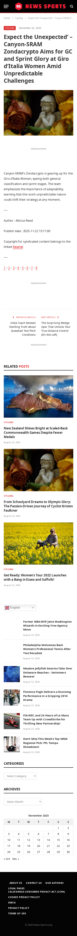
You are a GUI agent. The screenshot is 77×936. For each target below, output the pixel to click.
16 (68, 840)
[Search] (71, 6)
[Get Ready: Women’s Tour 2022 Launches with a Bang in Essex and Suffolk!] (38, 543)
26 (28, 852)
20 (38, 846)
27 (38, 852)
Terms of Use (17, 913)
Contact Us (34, 883)
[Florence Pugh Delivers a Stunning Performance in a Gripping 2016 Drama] (12, 697)
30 (68, 852)
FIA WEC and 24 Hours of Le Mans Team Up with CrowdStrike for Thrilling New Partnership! (46, 719)
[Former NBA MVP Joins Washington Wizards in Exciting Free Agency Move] (12, 627)
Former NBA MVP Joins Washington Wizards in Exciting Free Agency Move (47, 625)
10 (8, 840)
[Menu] (6, 6)
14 (48, 840)
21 (48, 846)
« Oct (7, 859)
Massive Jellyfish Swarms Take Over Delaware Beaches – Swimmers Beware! (47, 672)
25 (18, 852)
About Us (16, 883)
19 (28, 846)
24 (8, 852)
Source (18, 247)
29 (58, 852)
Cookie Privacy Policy (24, 897)
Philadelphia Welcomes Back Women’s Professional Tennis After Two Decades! (47, 649)
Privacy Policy (18, 908)
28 (48, 852)
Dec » (15, 859)
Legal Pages (16, 888)
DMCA (12, 902)
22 (58, 846)
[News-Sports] (40, 6)
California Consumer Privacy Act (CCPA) (36, 891)
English (14, 607)
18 (18, 846)
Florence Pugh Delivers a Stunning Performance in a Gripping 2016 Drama (47, 696)
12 (28, 840)
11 (18, 840)
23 (68, 846)
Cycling (9, 28)
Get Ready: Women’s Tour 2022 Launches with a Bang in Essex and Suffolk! (35, 577)
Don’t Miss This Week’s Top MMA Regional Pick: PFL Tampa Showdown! (45, 743)
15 (58, 840)
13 (38, 840)
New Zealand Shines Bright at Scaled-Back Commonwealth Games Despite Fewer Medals (36, 432)
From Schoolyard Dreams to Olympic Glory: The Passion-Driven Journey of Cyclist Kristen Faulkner (38, 506)
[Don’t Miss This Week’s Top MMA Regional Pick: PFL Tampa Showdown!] (12, 744)
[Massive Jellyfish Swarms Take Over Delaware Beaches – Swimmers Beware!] (12, 674)
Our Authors (54, 883)
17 (8, 846)
